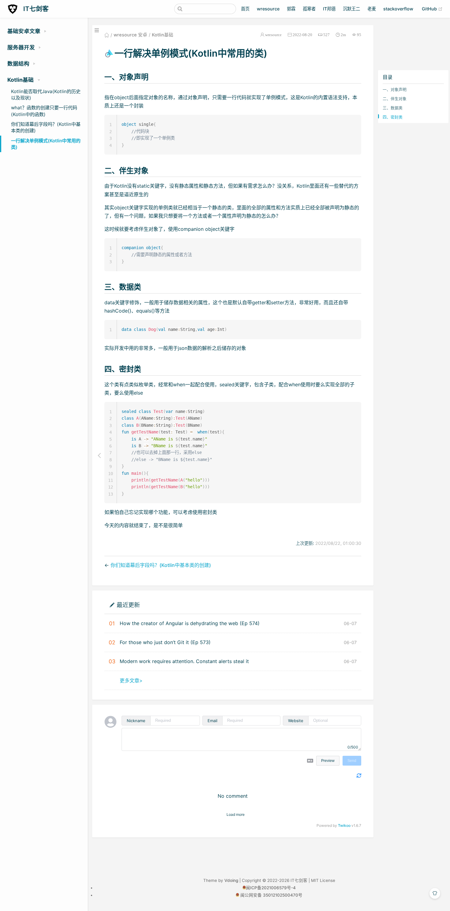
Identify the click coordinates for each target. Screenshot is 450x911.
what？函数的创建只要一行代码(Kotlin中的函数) (44, 111)
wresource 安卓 (130, 35)
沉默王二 (351, 8)
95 (359, 35)
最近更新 (128, 605)
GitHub (432, 8)
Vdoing (231, 880)
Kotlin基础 (162, 35)
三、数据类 (393, 108)
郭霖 (291, 8)
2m (343, 35)
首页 (245, 8)
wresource (268, 8)
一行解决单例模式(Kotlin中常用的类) (46, 144)
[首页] (106, 34)
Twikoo (344, 825)
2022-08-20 (302, 35)
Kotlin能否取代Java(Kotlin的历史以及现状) (46, 94)
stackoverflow (398, 8)
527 (326, 35)
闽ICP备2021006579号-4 (271, 887)
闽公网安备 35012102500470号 (271, 895)
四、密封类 (393, 117)
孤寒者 (309, 8)
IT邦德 (329, 8)
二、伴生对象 (395, 98)
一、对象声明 (395, 89)
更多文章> (131, 680)
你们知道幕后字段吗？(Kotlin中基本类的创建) (46, 127)
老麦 (371, 8)
